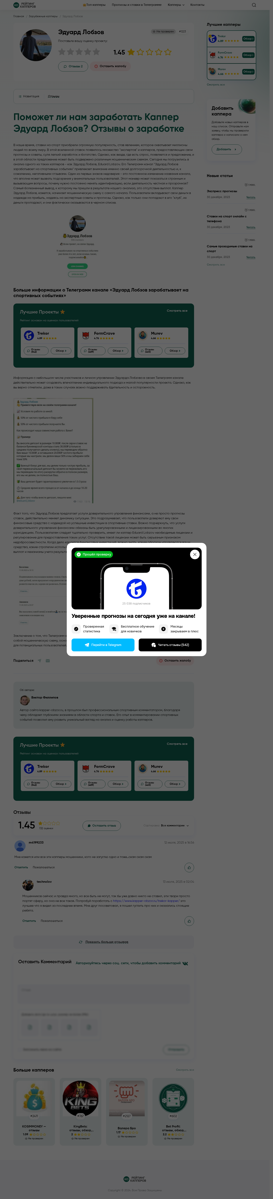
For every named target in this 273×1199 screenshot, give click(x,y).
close (195, 554)
